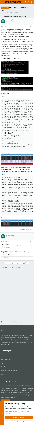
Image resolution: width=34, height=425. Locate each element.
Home (3, 356)
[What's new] (31, 2)
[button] (2, 2)
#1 (32, 27)
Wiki (2, 363)
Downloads (4, 367)
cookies (16, 407)
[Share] (30, 27)
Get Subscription (6, 359)
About (2, 374)
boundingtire (5, 13)
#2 (32, 242)
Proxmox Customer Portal (9, 370)
